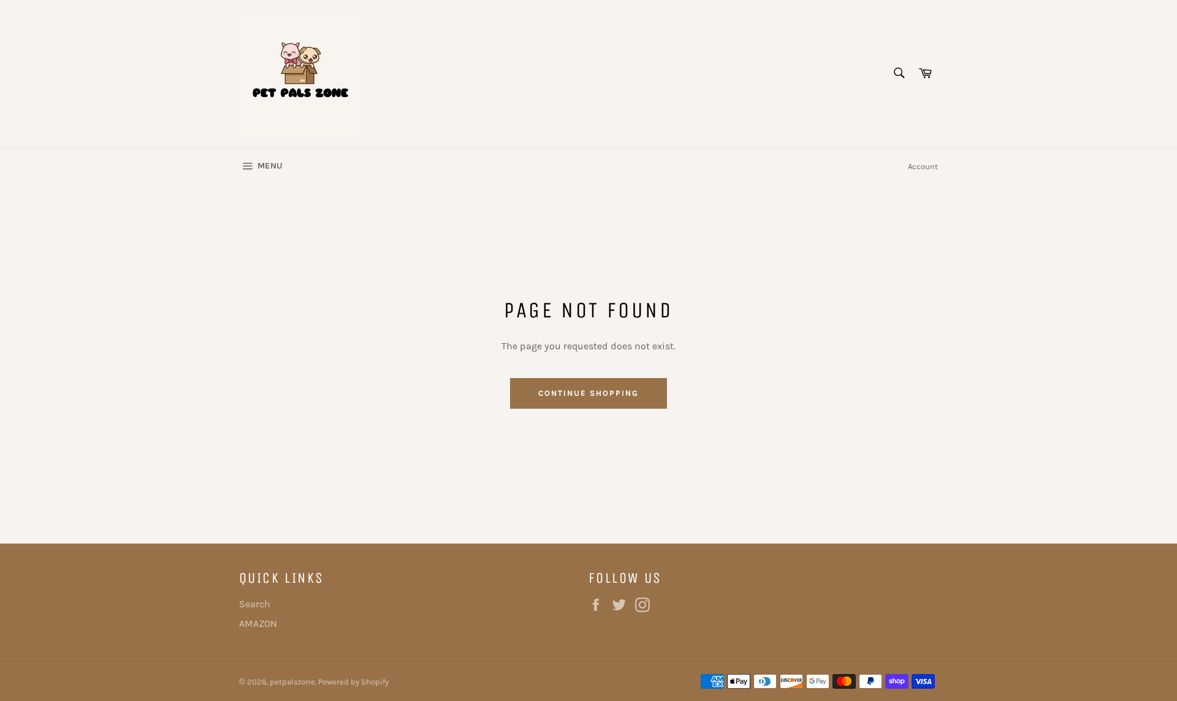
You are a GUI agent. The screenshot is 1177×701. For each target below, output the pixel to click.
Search (254, 604)
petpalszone (292, 681)
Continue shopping (588, 393)
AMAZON (258, 623)
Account (923, 166)
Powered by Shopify (353, 681)
